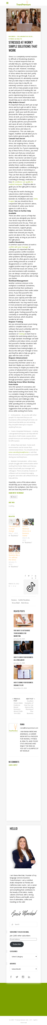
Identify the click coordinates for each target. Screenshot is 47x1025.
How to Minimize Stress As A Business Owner (26, 531)
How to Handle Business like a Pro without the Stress (14, 556)
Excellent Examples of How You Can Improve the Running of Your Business (28, 707)
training (21, 334)
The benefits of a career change (14, 528)
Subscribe (17, 944)
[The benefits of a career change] (14, 522)
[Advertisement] (26, 999)
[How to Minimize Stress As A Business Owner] (28, 522)
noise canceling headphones (19, 452)
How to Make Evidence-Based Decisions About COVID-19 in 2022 (18, 708)
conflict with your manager (18, 247)
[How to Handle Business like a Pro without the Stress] (14, 548)
